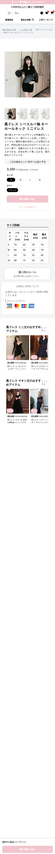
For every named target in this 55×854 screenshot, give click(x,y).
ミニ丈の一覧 (26, 29)
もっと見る (44, 329)
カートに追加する (27, 207)
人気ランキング (46, 20)
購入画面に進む (27, 199)
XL (40, 180)
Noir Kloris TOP (9, 29)
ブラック (12, 190)
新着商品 (9, 20)
